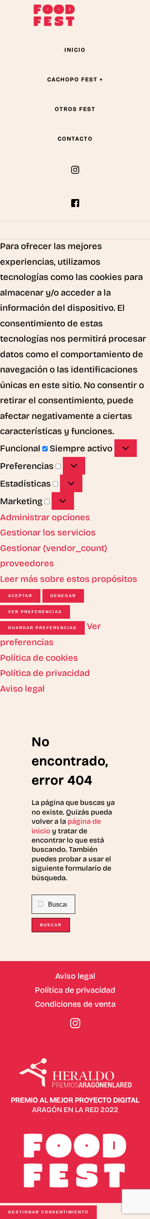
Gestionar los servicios (48, 532)
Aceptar (20, 595)
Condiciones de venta (75, 1004)
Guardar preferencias (42, 628)
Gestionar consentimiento (48, 1212)
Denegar (63, 595)
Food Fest (54, 15)
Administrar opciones (45, 517)
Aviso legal (22, 689)
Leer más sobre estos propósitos (68, 579)
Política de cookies (39, 658)
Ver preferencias (35, 612)
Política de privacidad (45, 673)
